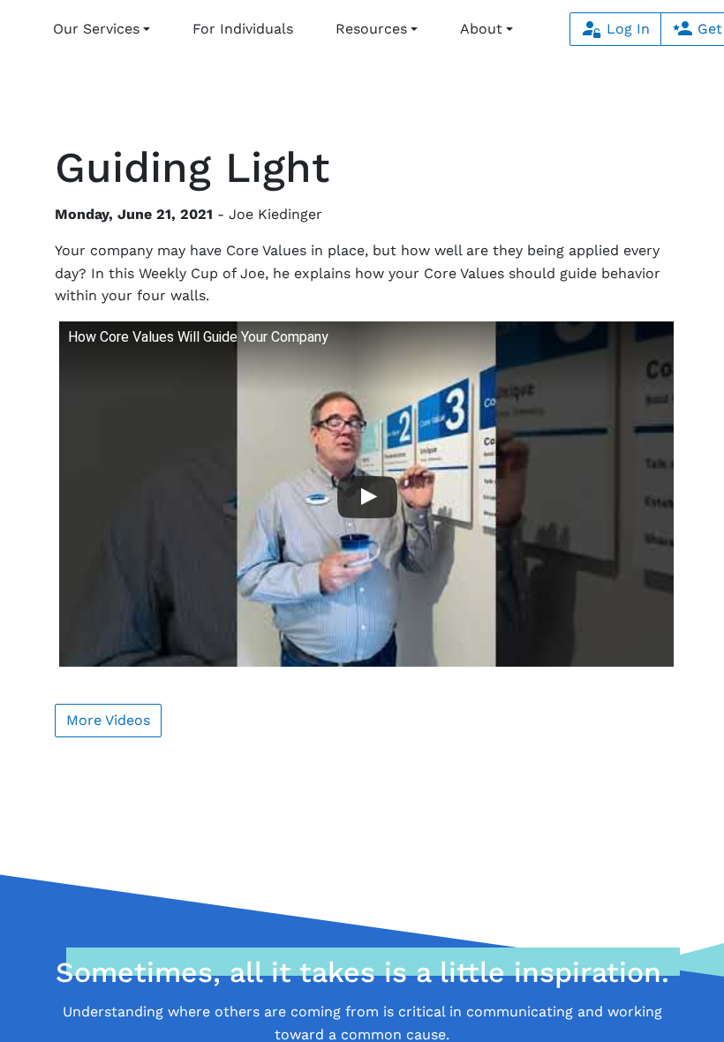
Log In (626, 28)
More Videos (108, 720)
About (481, 28)
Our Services (96, 28)
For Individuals (242, 28)
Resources (371, 28)
